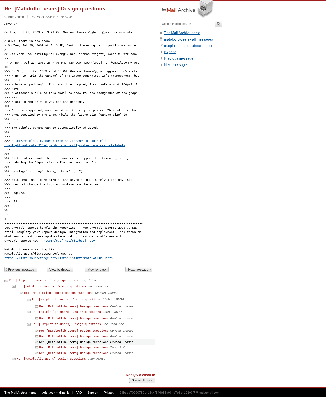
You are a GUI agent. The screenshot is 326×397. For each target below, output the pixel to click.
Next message (138, 269)
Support (92, 392)
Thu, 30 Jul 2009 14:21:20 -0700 (51, 16)
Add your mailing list (56, 392)
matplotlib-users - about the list (188, 46)
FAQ (79, 392)
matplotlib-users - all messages (188, 39)
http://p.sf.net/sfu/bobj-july (69, 241)
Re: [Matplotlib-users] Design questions (43, 280)
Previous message (21, 269)
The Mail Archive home (182, 33)
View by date (97, 269)
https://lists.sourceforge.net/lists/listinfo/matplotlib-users (58, 258)
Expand (170, 52)
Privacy (109, 392)
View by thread (59, 269)
